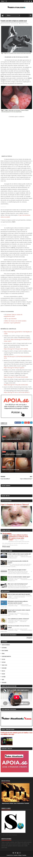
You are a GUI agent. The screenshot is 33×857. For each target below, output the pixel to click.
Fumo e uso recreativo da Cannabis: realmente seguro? (19, 577)
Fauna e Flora (4, 665)
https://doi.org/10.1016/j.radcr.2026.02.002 (16, 384)
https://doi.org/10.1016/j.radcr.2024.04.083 (16, 377)
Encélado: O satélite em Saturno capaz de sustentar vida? (19, 554)
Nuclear (3, 673)
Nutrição (3, 676)
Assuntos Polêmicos (6, 644)
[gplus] (27, 1)
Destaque (4, 662)
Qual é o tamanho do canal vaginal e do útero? (17, 570)
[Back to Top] (20, 853)
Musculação (4, 668)
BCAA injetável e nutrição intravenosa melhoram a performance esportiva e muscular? (18, 602)
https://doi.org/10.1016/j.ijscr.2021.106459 (16, 349)
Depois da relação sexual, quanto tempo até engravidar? (19, 594)
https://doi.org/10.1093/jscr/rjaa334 (14, 367)
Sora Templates (14, 855)
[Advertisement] (16, 135)
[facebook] (25, 1)
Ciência (22, 23)
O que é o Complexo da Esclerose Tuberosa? (11, 439)
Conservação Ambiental (6, 656)
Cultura (3, 659)
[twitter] (29, 1)
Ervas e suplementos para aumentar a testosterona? (18, 618)
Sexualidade (4, 682)
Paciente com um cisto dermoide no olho (10, 469)
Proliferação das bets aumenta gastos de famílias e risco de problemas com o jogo (16, 733)
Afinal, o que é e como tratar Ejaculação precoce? (18, 584)
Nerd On (3, 671)
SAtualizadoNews (7, 533)
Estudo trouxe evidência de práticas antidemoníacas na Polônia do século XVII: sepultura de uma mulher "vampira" (18, 537)
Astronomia (4, 647)
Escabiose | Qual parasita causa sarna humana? (12, 454)
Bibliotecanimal (5, 650)
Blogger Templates (22, 855)
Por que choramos (11, 318)
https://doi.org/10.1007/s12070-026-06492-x (16, 392)
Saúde (26, 23)
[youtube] (31, 1)
